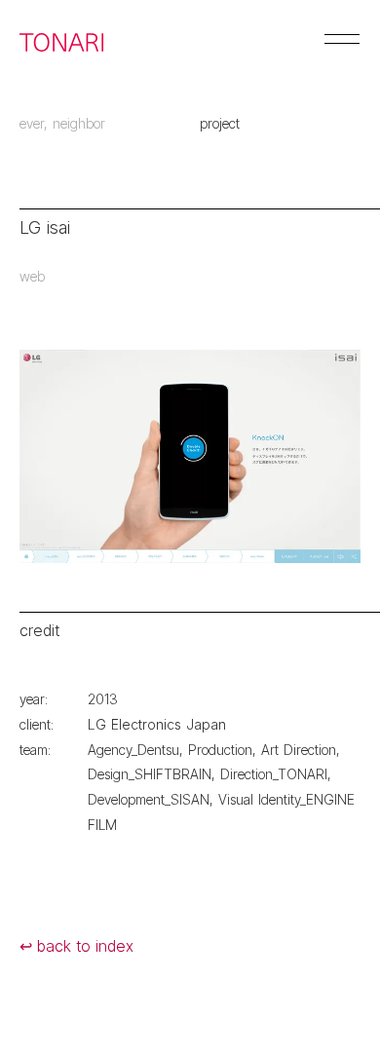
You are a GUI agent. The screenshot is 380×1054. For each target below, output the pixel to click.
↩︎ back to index (76, 946)
